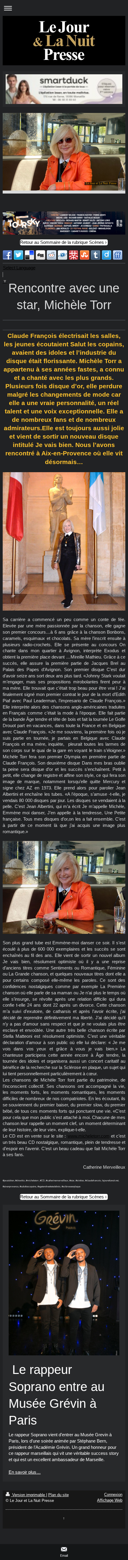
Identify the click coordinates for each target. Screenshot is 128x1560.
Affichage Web (109, 1500)
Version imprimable (28, 1495)
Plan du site (58, 1495)
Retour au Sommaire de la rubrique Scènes (62, 242)
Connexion (113, 1494)
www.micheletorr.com (89, 1135)
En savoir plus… (25, 1472)
